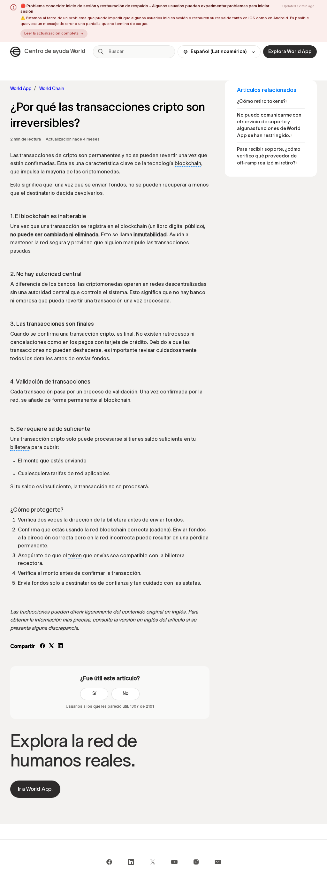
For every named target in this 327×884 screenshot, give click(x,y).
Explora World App (290, 52)
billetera (20, 448)
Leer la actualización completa (51, 33)
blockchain (188, 164)
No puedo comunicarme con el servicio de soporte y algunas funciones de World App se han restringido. (269, 125)
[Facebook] (42, 647)
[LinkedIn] (60, 647)
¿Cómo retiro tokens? (261, 101)
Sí (94, 694)
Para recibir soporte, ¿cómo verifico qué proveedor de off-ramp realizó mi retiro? (268, 156)
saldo (151, 439)
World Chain (51, 89)
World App (21, 89)
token (75, 556)
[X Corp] (51, 647)
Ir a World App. (35, 789)
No (126, 694)
